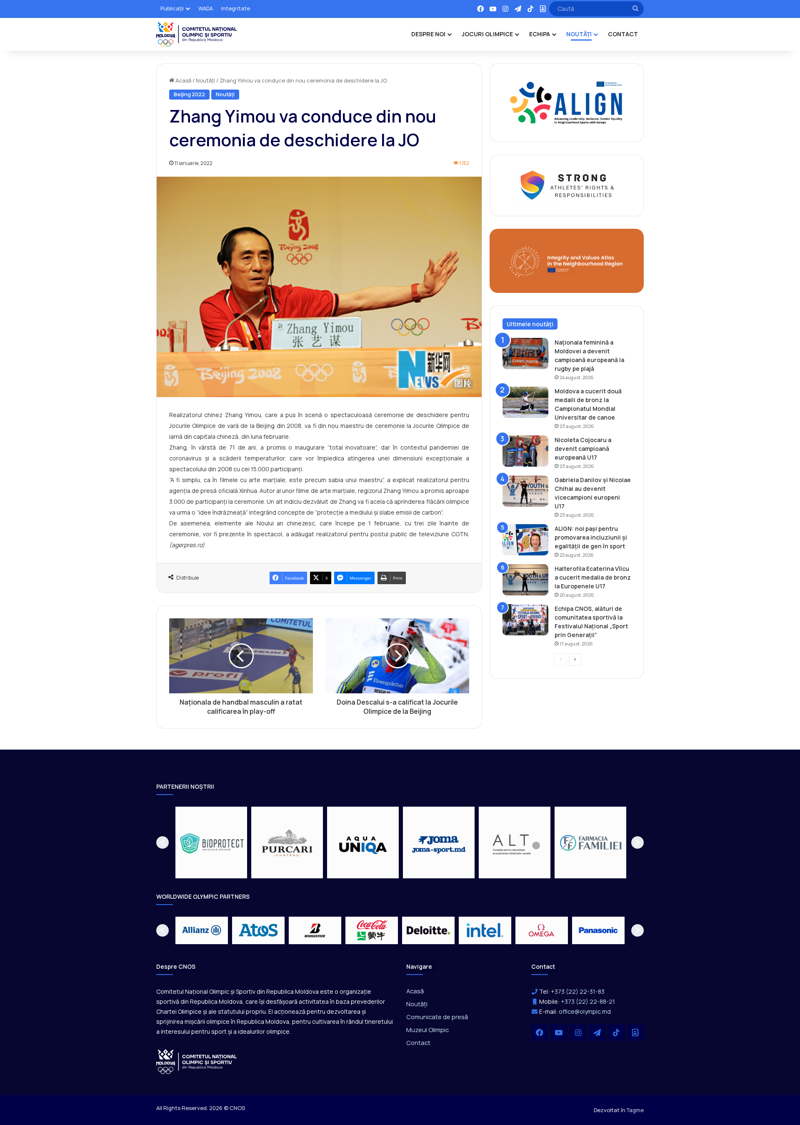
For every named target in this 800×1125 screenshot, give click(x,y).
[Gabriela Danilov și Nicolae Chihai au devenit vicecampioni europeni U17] (525, 491)
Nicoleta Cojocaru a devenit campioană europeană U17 (583, 448)
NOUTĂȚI (579, 34)
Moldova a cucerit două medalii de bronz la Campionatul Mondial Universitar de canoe (588, 404)
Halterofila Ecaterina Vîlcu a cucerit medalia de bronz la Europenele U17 (593, 577)
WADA (205, 8)
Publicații (172, 8)
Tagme (635, 1110)
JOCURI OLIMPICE (487, 34)
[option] (213, 842)
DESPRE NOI (428, 34)
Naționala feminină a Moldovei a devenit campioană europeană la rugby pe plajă (589, 355)
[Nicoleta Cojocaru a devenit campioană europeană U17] (525, 451)
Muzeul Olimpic (427, 1029)
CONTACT (623, 34)
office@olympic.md (585, 1011)
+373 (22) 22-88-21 (588, 1001)
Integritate (235, 8)
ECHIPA (539, 34)
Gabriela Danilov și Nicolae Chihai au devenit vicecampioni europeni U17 (593, 493)
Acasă (182, 80)
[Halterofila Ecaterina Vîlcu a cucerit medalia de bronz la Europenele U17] (525, 579)
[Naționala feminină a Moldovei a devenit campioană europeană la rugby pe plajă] (525, 353)
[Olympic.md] (196, 34)
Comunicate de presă (437, 1016)
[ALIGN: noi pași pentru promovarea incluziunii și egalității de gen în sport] (525, 539)
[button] (162, 842)
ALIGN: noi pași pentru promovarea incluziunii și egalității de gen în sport (591, 537)
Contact (418, 1042)
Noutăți (205, 80)
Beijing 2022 (189, 94)
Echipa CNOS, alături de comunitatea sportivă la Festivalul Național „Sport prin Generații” (591, 622)
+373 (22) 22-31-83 (578, 991)
